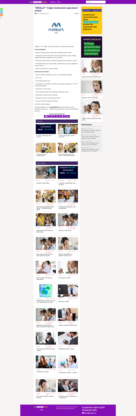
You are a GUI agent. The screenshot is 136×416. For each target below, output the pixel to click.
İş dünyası (53, 2)
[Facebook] (46, 116)
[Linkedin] (67, 116)
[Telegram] (62, 116)
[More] (1, 15)
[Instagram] (51, 116)
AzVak (58, 2)
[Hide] (0, 17)
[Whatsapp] (56, 116)
